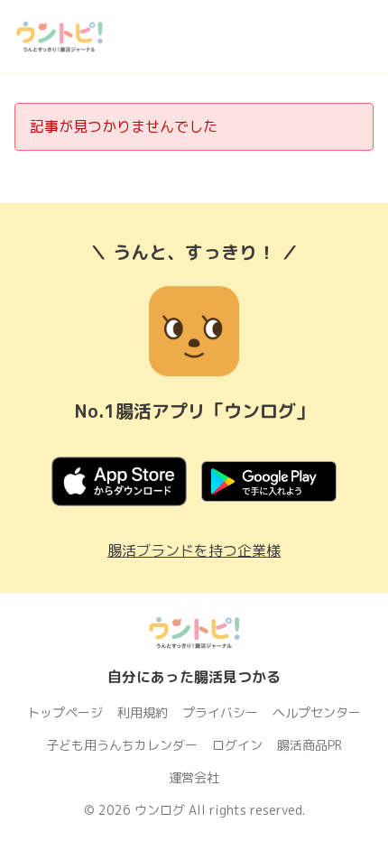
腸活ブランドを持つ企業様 (194, 550)
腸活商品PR (309, 744)
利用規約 (142, 712)
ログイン (237, 744)
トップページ (65, 712)
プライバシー (220, 712)
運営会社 (194, 777)
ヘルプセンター (317, 712)
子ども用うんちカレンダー (122, 744)
